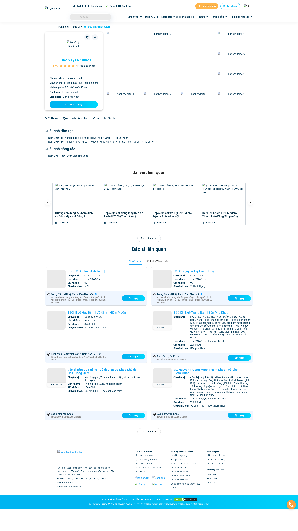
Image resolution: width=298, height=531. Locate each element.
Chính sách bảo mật (216, 459)
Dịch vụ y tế (151, 16)
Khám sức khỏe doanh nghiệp (177, 16)
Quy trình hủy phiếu (180, 467)
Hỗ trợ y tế (140, 471)
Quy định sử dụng (215, 463)
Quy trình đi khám (179, 479)
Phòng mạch (213, 478)
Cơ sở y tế (133, 16)
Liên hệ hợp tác (240, 16)
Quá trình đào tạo (105, 118)
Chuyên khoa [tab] (135, 261)
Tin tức (201, 16)
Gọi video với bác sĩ (144, 463)
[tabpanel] (149, 343)
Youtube (126, 6)
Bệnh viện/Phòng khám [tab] (158, 261)
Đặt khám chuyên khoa (146, 459)
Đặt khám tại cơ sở (144, 455)
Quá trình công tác (75, 118)
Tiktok (80, 6)
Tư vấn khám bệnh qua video (184, 463)
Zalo (112, 6)
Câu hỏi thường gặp (180, 475)
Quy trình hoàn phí (179, 471)
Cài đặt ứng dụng (179, 455)
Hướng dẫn (218, 16)
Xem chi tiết (162, 327)
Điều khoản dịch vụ (216, 455)
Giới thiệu (51, 118)
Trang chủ (63, 26)
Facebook (96, 6)
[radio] (61, 65)
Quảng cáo (212, 482)
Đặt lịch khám (177, 459)
